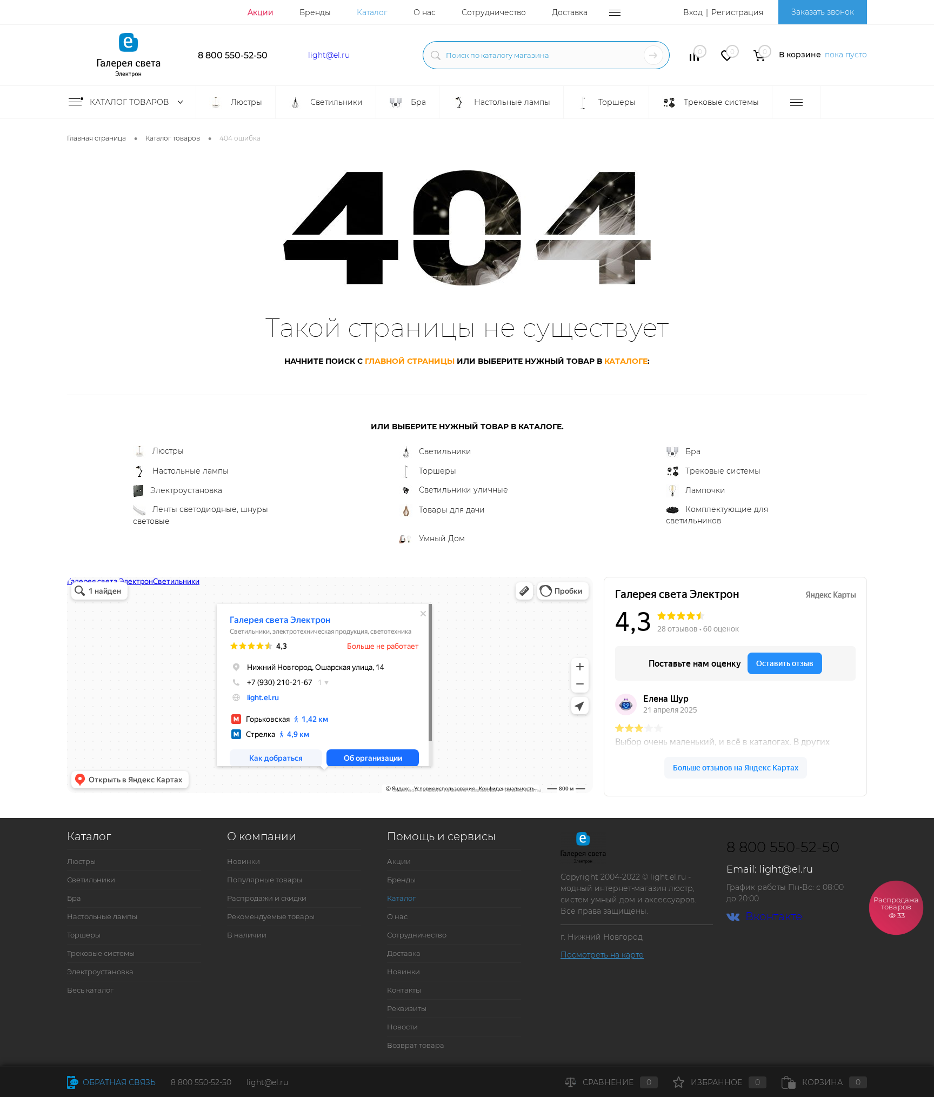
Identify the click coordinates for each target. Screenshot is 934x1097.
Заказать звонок (822, 12)
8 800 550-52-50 (233, 55)
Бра (692, 451)
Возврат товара (415, 1045)
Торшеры (437, 471)
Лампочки (705, 490)
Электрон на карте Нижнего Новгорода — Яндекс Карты (467, 789)
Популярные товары (264, 879)
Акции (260, 12)
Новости (402, 1026)
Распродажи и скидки (266, 898)
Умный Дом (442, 538)
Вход (693, 12)
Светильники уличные (463, 490)
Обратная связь (118, 1082)
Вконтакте (773, 916)
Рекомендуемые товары (271, 916)
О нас (424, 12)
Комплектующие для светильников (717, 515)
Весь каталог (90, 990)
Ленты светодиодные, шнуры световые (200, 515)
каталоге (626, 361)
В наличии (246, 934)
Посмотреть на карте (602, 955)
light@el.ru (329, 55)
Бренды (315, 12)
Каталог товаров (130, 102)
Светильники (445, 451)
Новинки (243, 861)
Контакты (404, 990)
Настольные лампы (190, 471)
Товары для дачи (452, 510)
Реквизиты (406, 1008)
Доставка (570, 12)
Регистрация (737, 12)
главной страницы (410, 361)
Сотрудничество (494, 12)
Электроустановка (186, 490)
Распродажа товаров (896, 907)
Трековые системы (722, 471)
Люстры (168, 451)
